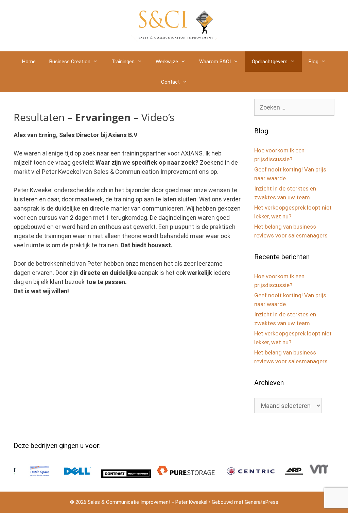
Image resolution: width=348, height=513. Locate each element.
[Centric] (240, 476)
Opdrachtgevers (270, 62)
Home (29, 62)
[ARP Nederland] (283, 476)
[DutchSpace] (29, 476)
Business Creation (69, 62)
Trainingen (123, 62)
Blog (313, 62)
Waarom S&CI (215, 62)
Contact (170, 82)
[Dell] (67, 476)
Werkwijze (167, 62)
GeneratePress (261, 502)
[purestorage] (176, 476)
